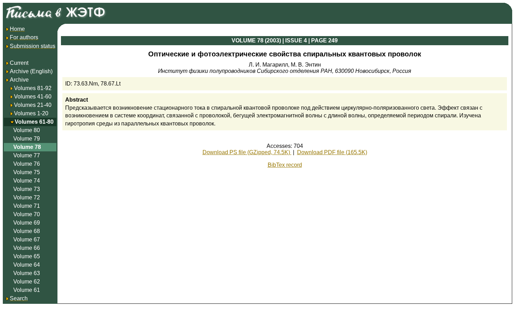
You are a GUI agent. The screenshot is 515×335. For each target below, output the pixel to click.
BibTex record (285, 165)
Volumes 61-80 (34, 122)
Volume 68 (26, 231)
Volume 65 (26, 256)
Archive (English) (31, 71)
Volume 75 (26, 172)
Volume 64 (26, 265)
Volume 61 (26, 290)
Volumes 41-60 (33, 97)
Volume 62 (26, 282)
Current (19, 63)
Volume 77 (26, 155)
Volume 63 (26, 273)
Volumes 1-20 (31, 113)
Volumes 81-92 (33, 88)
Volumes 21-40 (33, 105)
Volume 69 (26, 223)
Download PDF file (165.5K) (332, 152)
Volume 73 (26, 189)
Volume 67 (26, 239)
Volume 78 (27, 147)
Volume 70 (26, 214)
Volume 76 (26, 164)
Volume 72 (26, 197)
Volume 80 (26, 130)
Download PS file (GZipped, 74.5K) (246, 152)
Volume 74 (26, 181)
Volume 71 (26, 206)
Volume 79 (26, 139)
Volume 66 (26, 248)
